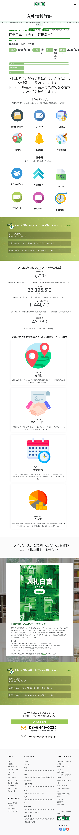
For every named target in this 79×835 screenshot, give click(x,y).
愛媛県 (32, 812)
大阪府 (27, 800)
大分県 (47, 819)
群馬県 (29, 780)
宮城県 (37, 771)
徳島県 (52, 809)
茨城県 (48, 777)
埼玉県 (38, 777)
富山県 (32, 787)
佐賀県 (32, 819)
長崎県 (37, 819)
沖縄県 (33, 822)
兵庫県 (32, 800)
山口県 (47, 809)
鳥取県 (27, 809)
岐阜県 (32, 793)
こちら (44, 654)
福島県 (52, 771)
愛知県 (27, 793)
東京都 (27, 777)
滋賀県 (42, 800)
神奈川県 (32, 777)
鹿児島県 (27, 822)
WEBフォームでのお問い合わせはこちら (43, 737)
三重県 (42, 793)
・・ (64, 775)
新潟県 (27, 787)
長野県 (52, 787)
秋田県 (42, 771)
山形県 (47, 771)
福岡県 (27, 819)
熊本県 (42, 819)
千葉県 (43, 777)
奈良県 (47, 800)
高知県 (37, 812)
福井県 (42, 787)
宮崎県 (52, 819)
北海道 (27, 764)
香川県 (27, 812)
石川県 (37, 787)
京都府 (37, 800)
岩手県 (32, 771)
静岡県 (37, 793)
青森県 (27, 771)
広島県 (42, 809)
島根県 (32, 809)
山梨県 (47, 787)
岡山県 (37, 809)
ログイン (58, 22)
